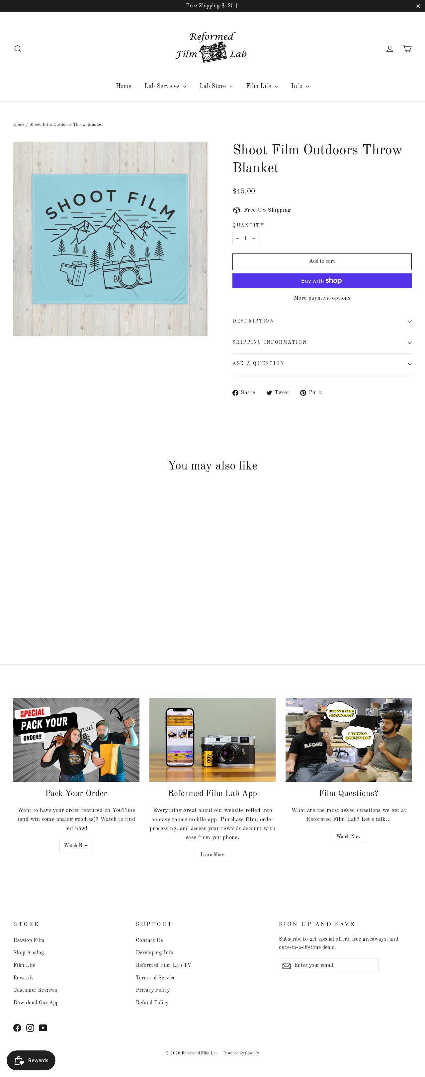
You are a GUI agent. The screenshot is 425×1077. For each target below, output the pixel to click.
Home (123, 86)
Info (297, 86)
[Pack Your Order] (76, 740)
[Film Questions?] (349, 740)
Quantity (248, 226)
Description (253, 321)
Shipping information (269, 342)
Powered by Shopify (241, 1053)
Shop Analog (28, 953)
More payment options (322, 298)
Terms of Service (156, 978)
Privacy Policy (153, 990)
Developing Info (154, 953)
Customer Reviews (35, 990)
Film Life (259, 86)
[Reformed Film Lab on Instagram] (30, 1027)
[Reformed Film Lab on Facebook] (17, 1027)
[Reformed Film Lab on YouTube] (43, 1027)
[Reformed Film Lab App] (212, 740)
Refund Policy (152, 1003)
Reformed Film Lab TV (164, 965)
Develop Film (28, 940)
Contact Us (149, 940)
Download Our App (36, 1003)
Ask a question (258, 364)
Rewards (23, 978)
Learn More (212, 854)
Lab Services (162, 86)
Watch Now (76, 845)
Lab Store (214, 86)
